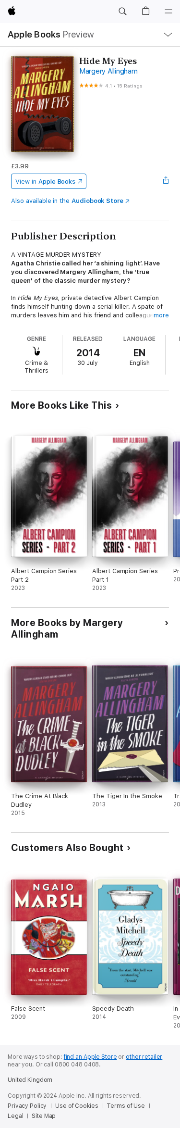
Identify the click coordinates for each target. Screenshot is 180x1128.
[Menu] (168, 11)
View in (45, 181)
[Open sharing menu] (166, 181)
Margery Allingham (108, 71)
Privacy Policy (27, 1106)
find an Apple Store (90, 1056)
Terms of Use (126, 1106)
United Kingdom (30, 1080)
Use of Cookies (76, 1106)
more (161, 315)
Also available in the (67, 200)
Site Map (44, 1116)
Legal (15, 1116)
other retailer (144, 1056)
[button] (122, 11)
